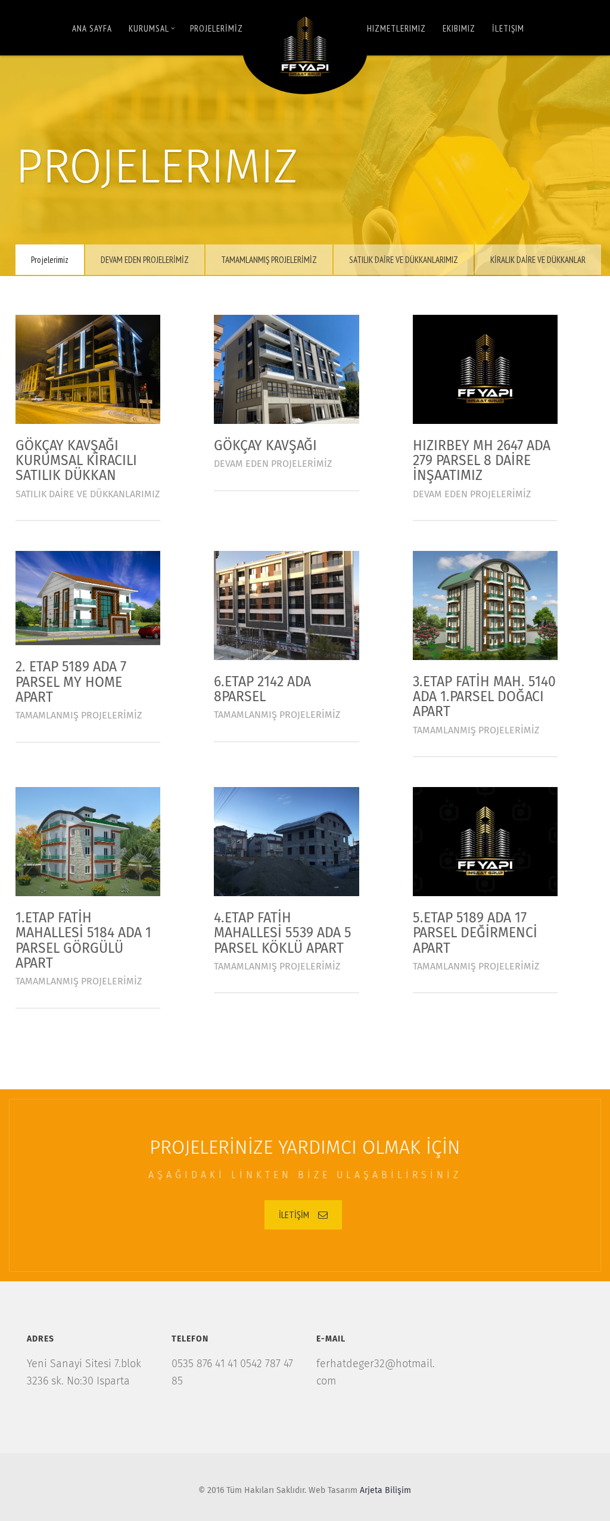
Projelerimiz (50, 259)
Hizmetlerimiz (396, 28)
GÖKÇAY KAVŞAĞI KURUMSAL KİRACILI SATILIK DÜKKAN (76, 461)
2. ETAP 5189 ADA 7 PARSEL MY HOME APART (70, 683)
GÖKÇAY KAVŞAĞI (265, 446)
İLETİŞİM (294, 1214)
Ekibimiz (459, 28)
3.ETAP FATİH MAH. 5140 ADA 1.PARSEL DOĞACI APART (484, 698)
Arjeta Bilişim (385, 1490)
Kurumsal (149, 28)
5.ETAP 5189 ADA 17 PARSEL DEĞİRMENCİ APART (475, 934)
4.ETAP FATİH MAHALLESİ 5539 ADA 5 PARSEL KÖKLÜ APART (282, 934)
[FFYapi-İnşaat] (305, 47)
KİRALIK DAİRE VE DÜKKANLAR (538, 259)
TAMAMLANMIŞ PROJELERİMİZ (269, 259)
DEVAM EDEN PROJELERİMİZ (145, 259)
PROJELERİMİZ (216, 28)
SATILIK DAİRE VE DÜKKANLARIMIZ (403, 259)
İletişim (508, 28)
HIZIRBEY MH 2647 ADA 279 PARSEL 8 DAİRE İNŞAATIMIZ (481, 461)
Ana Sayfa (92, 28)
